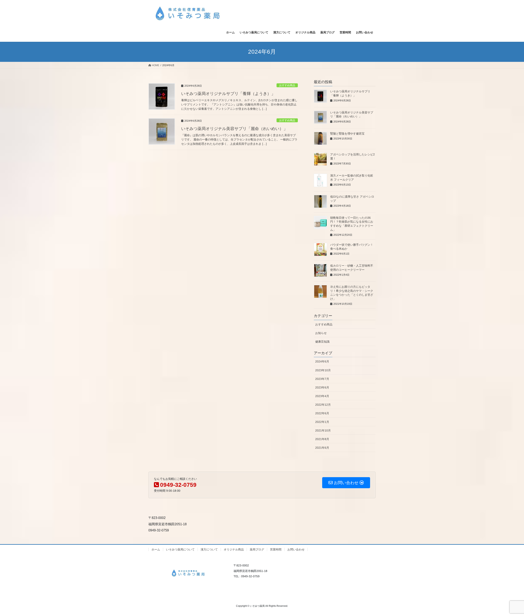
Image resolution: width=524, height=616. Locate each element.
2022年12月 (323, 404)
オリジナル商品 (234, 549)
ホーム (155, 549)
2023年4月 (322, 396)
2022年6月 (322, 413)
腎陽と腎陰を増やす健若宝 (347, 133)
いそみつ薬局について (180, 549)
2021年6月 (322, 447)
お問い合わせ (296, 549)
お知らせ (321, 333)
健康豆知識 (322, 341)
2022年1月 (322, 422)
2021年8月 (322, 439)
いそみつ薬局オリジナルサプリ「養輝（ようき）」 (228, 93)
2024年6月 (322, 361)
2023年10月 (323, 370)
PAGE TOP (508, 594)
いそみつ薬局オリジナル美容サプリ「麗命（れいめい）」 (234, 128)
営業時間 (275, 549)
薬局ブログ (257, 549)
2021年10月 (323, 430)
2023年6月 (322, 387)
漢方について (209, 549)
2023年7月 (322, 378)
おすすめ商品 (287, 85)
